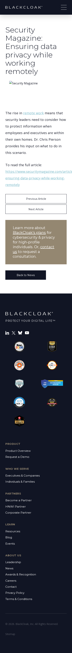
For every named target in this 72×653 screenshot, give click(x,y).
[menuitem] (36, 454)
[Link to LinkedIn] (7, 332)
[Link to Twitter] (13, 332)
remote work (33, 113)
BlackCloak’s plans (29, 232)
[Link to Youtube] (27, 332)
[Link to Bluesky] (20, 332)
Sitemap (10, 634)
